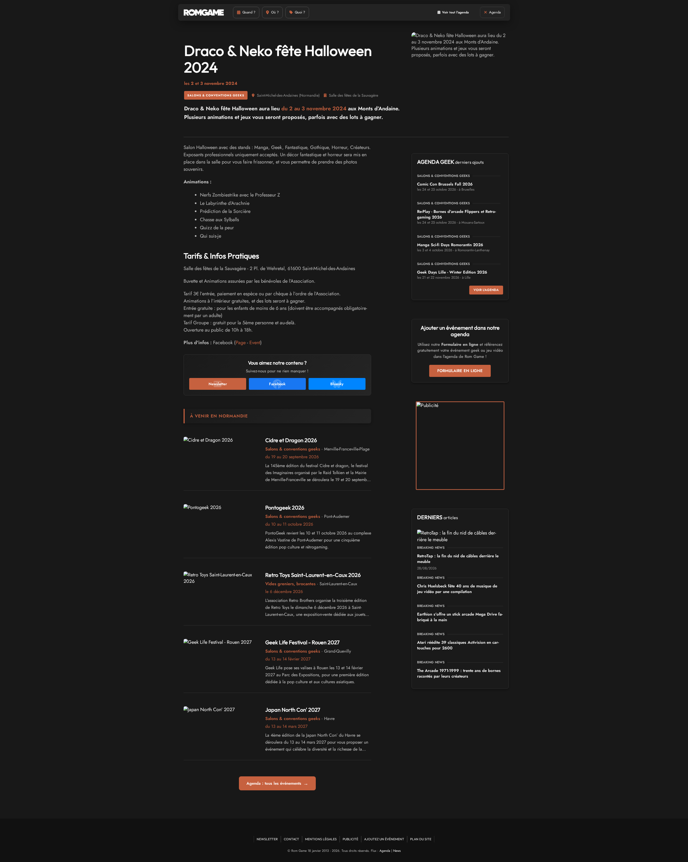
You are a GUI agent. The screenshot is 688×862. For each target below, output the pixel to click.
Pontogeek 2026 (284, 507)
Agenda (384, 850)
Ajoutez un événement (384, 839)
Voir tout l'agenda (455, 12)
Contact (291, 839)
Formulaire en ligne (460, 371)
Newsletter (267, 839)
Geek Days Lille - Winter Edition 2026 (452, 272)
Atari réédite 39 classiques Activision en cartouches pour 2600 (458, 645)
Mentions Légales (321, 839)
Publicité (350, 839)
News (397, 850)
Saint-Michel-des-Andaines (277, 95)
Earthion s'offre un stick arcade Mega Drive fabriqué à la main (460, 617)
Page (241, 342)
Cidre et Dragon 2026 (291, 440)
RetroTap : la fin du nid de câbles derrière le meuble (458, 559)
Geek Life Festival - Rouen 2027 (302, 642)
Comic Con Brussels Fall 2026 (445, 184)
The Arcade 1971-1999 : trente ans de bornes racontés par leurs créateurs (459, 673)
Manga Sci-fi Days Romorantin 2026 (450, 245)
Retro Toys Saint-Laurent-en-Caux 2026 (313, 575)
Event (254, 342)
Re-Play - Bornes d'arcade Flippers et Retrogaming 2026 (456, 214)
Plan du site (420, 839)
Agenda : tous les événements (277, 783)
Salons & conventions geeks (215, 95)
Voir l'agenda (486, 290)
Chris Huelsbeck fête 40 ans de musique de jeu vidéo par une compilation (457, 589)
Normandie (309, 95)
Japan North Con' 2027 (292, 709)
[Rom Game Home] (204, 12)
